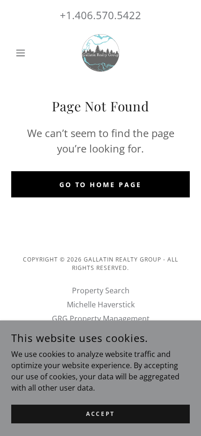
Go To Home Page (100, 184)
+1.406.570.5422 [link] (100, 15)
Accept (100, 414)
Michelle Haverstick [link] (101, 304)
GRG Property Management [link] (101, 318)
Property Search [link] (100, 290)
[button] (24, 53)
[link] (100, 53)
